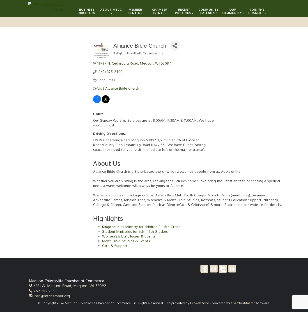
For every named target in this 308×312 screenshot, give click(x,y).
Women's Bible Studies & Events (129, 236)
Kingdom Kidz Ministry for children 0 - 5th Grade (141, 227)
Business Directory (87, 11)
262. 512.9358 (45, 291)
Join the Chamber (256, 11)
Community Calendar (208, 11)
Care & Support (114, 246)
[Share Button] (175, 46)
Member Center (135, 11)
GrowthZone (199, 303)
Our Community (232, 11)
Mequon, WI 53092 (70, 286)
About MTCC (111, 9)
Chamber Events (160, 11)
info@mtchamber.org (51, 296)
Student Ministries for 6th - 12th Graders (135, 231)
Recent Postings (183, 11)
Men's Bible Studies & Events (126, 241)
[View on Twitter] (106, 102)
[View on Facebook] (97, 102)
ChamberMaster (243, 303)
